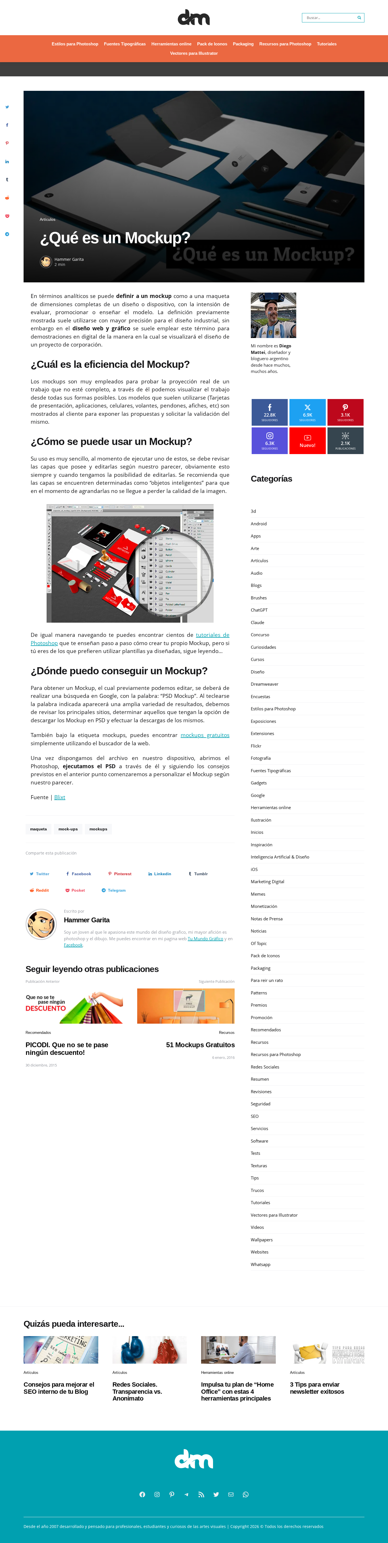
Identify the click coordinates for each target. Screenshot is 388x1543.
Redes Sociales (265, 1067)
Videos (257, 1227)
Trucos (257, 1190)
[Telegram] (186, 1494)
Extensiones (262, 733)
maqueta (38, 829)
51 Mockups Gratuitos (200, 1045)
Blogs (256, 585)
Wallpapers (262, 1239)
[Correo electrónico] (231, 1494)
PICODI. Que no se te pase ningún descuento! (67, 1048)
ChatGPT (259, 610)
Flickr (256, 746)
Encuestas (260, 696)
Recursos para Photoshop (285, 43)
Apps (256, 536)
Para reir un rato (267, 980)
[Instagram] (157, 1494)
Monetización (264, 906)
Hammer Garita (69, 259)
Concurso (260, 635)
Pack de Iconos (212, 43)
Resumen (260, 1079)
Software (259, 1141)
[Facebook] (142, 1494)
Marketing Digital (267, 882)
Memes (258, 894)
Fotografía (261, 758)
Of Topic (259, 943)
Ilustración (261, 820)
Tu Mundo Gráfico (205, 938)
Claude (257, 622)
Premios (259, 1005)
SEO (255, 1116)
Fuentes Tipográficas (125, 43)
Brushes (259, 598)
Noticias (258, 931)
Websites (259, 1252)
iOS (254, 869)
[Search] (359, 17)
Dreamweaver (264, 684)
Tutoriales (327, 43)
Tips (255, 1178)
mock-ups (68, 829)
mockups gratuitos (205, 735)
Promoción (261, 1017)
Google (258, 795)
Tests (255, 1153)
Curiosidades (263, 647)
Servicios (259, 1128)
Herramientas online (171, 43)
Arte (255, 548)
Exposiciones (263, 721)
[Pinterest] (172, 1494)
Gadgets (259, 783)
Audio (256, 573)
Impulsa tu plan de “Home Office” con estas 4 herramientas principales (237, 1391)
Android (259, 523)
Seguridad (260, 1104)
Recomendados (38, 1032)
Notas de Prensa (267, 918)
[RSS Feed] (201, 1494)
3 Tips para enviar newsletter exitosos (317, 1388)
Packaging (243, 43)
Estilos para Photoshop (75, 43)
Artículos (47, 219)
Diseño (257, 672)
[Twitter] (216, 1494)
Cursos (257, 659)
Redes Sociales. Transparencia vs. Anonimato (137, 1391)
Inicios (257, 832)
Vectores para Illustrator (194, 53)
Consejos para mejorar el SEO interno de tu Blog (59, 1388)
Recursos (227, 1032)
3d (253, 511)
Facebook (73, 945)
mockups (98, 829)
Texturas (259, 1165)
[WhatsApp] (245, 1494)
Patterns (259, 993)
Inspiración (261, 844)
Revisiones (261, 1091)
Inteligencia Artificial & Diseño (280, 857)
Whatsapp (260, 1264)
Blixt (59, 797)
